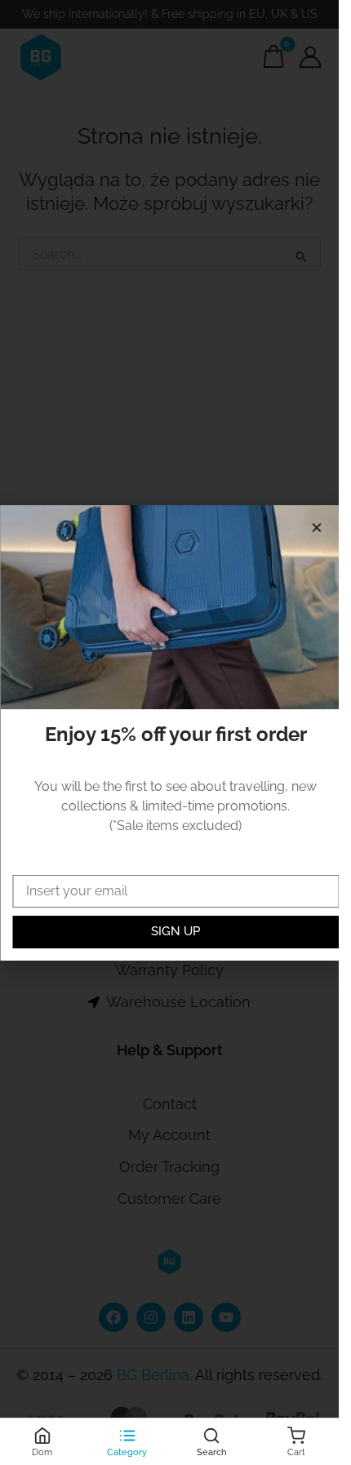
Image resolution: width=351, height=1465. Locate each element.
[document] (169, 732)
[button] (316, 528)
